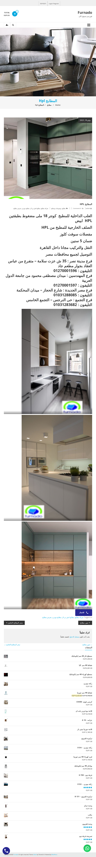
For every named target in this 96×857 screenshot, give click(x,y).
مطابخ (64, 208)
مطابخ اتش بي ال (35, 208)
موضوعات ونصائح (56, 208)
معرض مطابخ (17, 208)
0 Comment (77, 208)
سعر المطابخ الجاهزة (15, 623)
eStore (35, 854)
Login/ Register (54, 3)
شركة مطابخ (44, 208)
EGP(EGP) (43, 3)
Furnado (85, 12)
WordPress (54, 854)
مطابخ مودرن (26, 208)
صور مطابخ (84, 623)
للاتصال (82, 612)
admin (88, 208)
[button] (87, 848)
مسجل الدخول (74, 637)
